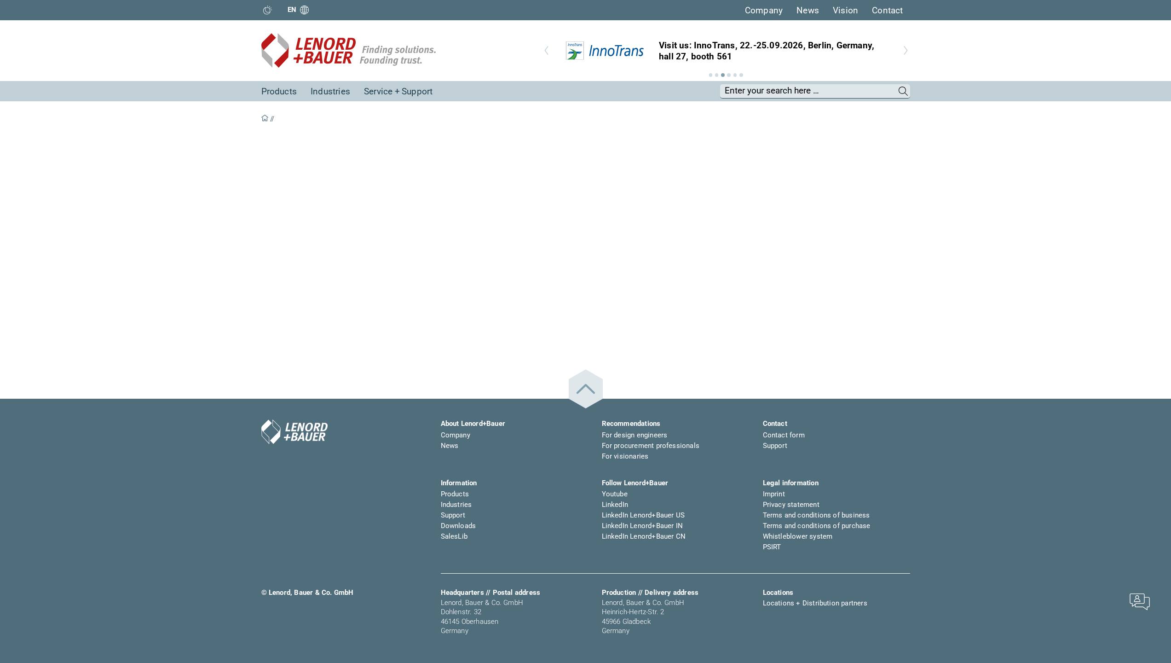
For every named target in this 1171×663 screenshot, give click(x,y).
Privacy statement (791, 504)
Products (279, 91)
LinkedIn (615, 504)
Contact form (784, 435)
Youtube (615, 494)
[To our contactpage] (1140, 601)
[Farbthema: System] (267, 10)
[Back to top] (586, 388)
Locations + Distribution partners (815, 603)
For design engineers (635, 435)
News (807, 10)
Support (775, 446)
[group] (726, 50)
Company (764, 10)
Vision (845, 10)
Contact (887, 10)
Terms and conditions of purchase (817, 526)
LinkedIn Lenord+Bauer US (643, 515)
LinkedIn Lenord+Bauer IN (642, 526)
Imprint (774, 494)
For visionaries (625, 456)
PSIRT (772, 547)
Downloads (458, 526)
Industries (330, 91)
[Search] (903, 91)
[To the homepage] (294, 431)
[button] (711, 75)
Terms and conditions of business (816, 515)
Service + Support (398, 91)
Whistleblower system (798, 536)
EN (292, 10)
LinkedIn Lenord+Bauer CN (644, 536)
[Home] (264, 119)
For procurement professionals (651, 446)
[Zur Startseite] (348, 50)
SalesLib (454, 536)
